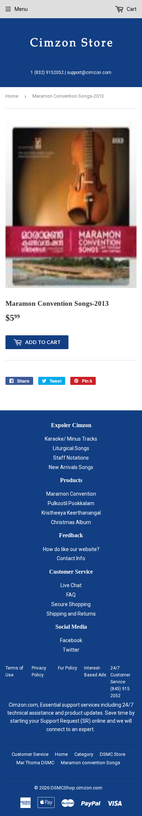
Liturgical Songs (71, 448)
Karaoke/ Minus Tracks (71, 439)
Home (11, 96)
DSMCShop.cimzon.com (76, 787)
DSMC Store (112, 754)
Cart (131, 9)
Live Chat (71, 585)
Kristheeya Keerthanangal (71, 513)
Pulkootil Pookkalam (71, 503)
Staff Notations (71, 458)
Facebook (71, 640)
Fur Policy (67, 668)
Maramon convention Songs (90, 762)
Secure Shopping (71, 604)
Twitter (71, 650)
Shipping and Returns (71, 614)
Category (83, 754)
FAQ (71, 595)
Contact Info (71, 558)
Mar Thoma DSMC (35, 762)
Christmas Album (71, 522)
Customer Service (30, 754)
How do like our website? (71, 549)
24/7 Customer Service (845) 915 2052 (120, 682)
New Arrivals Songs (71, 467)
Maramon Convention (71, 494)
